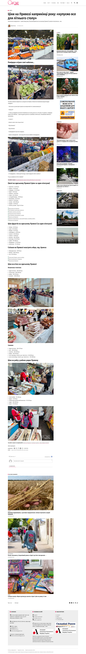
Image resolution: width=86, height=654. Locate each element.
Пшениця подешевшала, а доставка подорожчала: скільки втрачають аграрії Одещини (29, 513)
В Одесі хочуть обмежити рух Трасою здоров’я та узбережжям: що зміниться (67, 186)
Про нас (68, 2)
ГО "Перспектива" (59, 619)
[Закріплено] (77, 3)
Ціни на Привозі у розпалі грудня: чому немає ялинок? (36, 442)
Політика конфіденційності (12, 650)
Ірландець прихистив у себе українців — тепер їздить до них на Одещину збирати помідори (67, 51)
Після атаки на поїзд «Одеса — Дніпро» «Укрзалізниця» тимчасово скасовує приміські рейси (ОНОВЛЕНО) (67, 73)
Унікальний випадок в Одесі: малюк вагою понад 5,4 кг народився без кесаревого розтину (67, 141)
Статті (48, 2)
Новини (45, 2)
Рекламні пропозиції (38, 616)
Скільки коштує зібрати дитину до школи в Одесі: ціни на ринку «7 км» (27, 596)
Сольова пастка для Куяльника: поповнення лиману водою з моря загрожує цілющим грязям (65, 239)
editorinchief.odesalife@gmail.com (18, 635)
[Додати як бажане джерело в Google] (26, 448)
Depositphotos (59, 618)
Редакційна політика (21, 650)
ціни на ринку (26, 450)
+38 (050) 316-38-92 (37, 618)
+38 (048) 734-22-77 (14, 629)
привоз (12, 450)
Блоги (58, 2)
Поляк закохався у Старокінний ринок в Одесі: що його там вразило (26, 555)
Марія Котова (13, 25)
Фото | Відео (62, 2)
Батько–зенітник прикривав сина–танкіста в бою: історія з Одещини (67, 96)
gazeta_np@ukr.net (37, 620)
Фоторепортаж (19, 450)
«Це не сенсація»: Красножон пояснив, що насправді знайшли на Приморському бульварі (67, 222)
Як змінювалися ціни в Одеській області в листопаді (28, 180)
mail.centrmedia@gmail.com (16, 630)
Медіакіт (35, 615)
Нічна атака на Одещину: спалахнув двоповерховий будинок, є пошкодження (66, 164)
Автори (16, 603)
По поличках (54, 2)
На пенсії (58, 615)
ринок (15, 450)
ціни (22, 450)
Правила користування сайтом (30, 650)
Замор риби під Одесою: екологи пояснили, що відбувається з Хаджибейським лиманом (65, 205)
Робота (57, 616)
